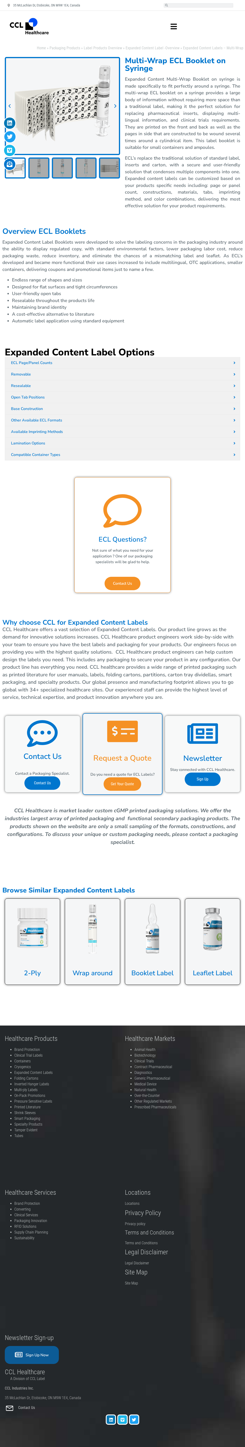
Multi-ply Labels (26, 1090)
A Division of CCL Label (27, 1378)
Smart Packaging (27, 1118)
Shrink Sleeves (25, 1112)
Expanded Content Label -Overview (152, 48)
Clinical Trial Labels (28, 1055)
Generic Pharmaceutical (152, 1078)
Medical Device (145, 1084)
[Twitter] (134, 1419)
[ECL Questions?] (122, 511)
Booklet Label (152, 973)
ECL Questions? (123, 539)
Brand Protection (27, 1049)
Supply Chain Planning (31, 1232)
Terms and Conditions (141, 1243)
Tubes (18, 1135)
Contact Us (27, 1407)
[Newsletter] (202, 733)
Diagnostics (143, 1072)
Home (41, 48)
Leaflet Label (213, 973)
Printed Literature (27, 1107)
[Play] (62, 106)
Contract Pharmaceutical (153, 1067)
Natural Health (145, 1090)
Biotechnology (145, 1055)
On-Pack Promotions (29, 1095)
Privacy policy (135, 1224)
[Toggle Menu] (168, 26)
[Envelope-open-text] (9, 164)
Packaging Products (65, 48)
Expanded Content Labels (33, 1072)
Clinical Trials (144, 1061)
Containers (22, 1061)
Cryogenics (22, 1067)
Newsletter (202, 758)
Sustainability (24, 1238)
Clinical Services (26, 1215)
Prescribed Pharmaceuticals (155, 1107)
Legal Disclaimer (137, 1263)
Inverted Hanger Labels (31, 1084)
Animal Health (145, 1049)
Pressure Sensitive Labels (33, 1101)
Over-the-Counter (148, 1095)
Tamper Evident (26, 1130)
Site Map (131, 1283)
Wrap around (92, 973)
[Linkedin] (111, 1419)
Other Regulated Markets (153, 1101)
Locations (132, 1203)
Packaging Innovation (30, 1220)
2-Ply (32, 973)
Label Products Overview (103, 48)
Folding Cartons (26, 1078)
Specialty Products (28, 1124)
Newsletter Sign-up (29, 1338)
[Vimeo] (122, 1419)
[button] (9, 106)
